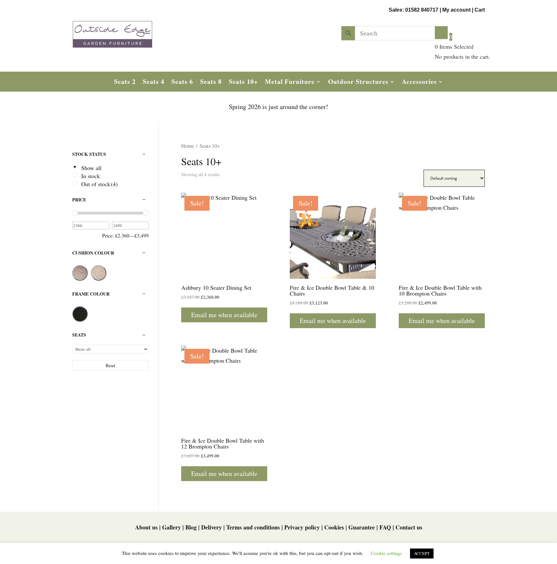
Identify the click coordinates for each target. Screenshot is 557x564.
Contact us (409, 527)
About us (146, 527)
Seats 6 (182, 82)
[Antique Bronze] (80, 314)
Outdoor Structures (358, 82)
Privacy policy (302, 527)
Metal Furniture (290, 82)
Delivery (211, 527)
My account (456, 10)
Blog (191, 527)
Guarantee (361, 527)
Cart (479, 10)
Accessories (419, 82)
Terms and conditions (253, 527)
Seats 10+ (243, 82)
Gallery (171, 527)
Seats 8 (211, 82)
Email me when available (224, 314)
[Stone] (98, 273)
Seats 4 (153, 82)
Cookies (334, 527)
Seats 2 (125, 82)
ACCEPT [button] (422, 553)
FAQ (385, 527)
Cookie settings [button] (386, 553)
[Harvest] (80, 273)
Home (187, 145)
